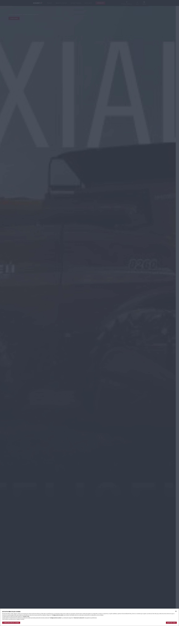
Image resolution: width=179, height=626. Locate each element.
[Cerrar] (176, 611)
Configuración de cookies (11, 622)
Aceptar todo (171, 622)
